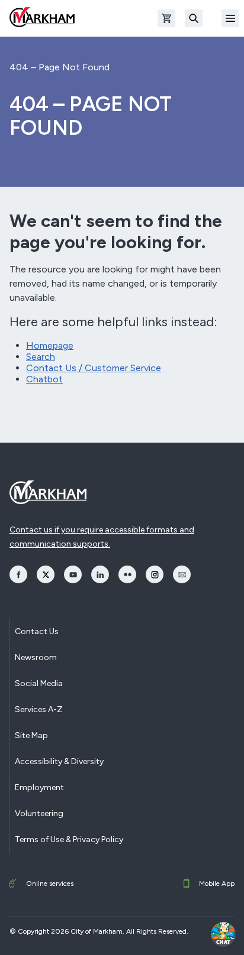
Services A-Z (39, 709)
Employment (39, 787)
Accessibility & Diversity (59, 761)
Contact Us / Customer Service (93, 367)
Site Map (31, 735)
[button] (223, 934)
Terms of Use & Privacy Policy (69, 839)
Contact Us (37, 631)
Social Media (39, 683)
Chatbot (44, 379)
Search (40, 356)
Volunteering (39, 813)
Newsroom (36, 657)
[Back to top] (192, 934)
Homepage (49, 345)
